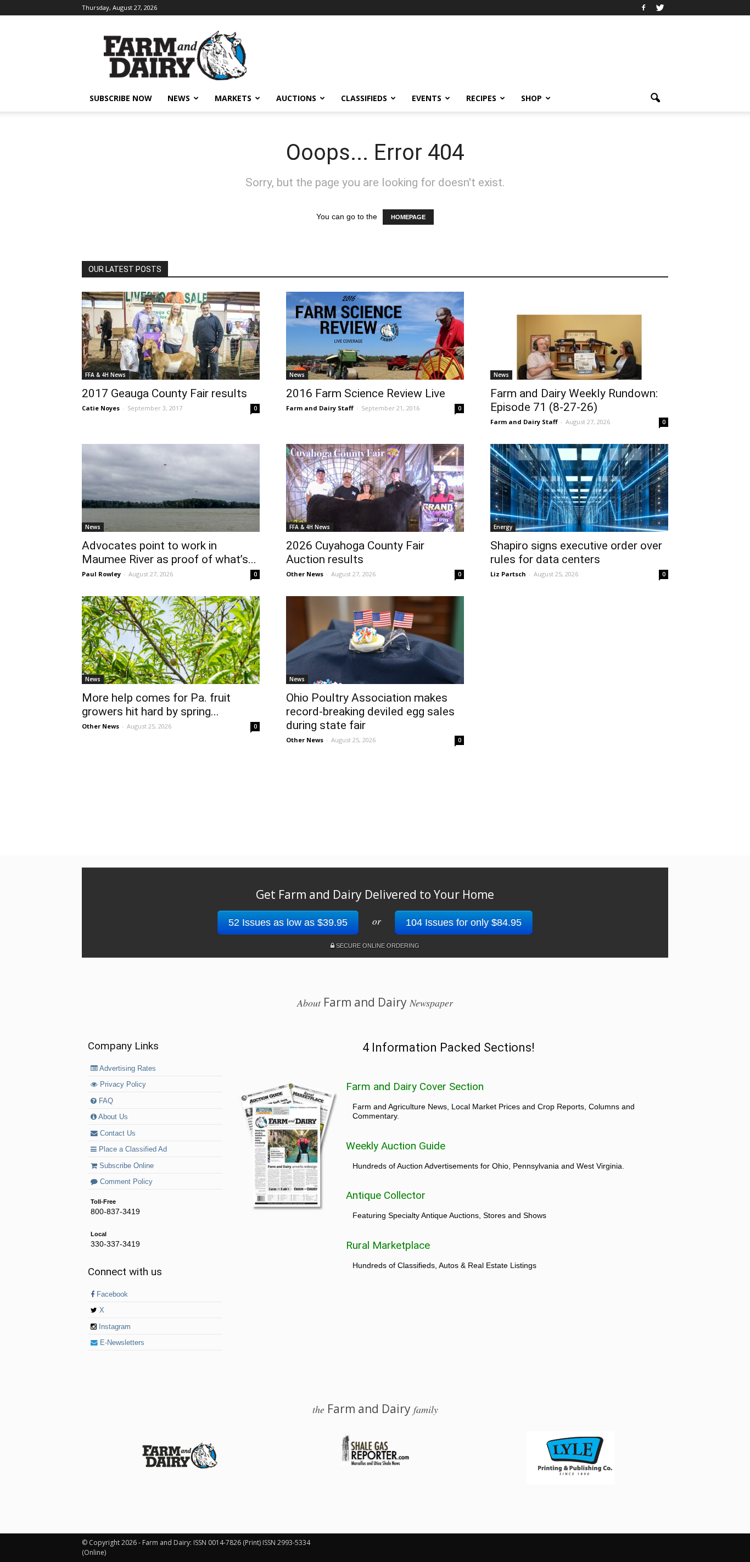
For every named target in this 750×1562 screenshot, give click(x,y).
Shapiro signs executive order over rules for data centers (576, 552)
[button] (655, 98)
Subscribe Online (125, 1166)
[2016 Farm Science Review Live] (375, 336)
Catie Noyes (101, 408)
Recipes (481, 98)
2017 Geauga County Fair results (164, 393)
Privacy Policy (122, 1084)
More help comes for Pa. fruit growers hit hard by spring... (156, 704)
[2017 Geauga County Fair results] (171, 336)
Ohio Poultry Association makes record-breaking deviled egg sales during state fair (370, 711)
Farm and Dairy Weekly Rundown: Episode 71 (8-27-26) (574, 400)
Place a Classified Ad (132, 1149)
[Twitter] (660, 7)
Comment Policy (125, 1182)
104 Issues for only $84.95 (464, 922)
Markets (233, 98)
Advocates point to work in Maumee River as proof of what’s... (169, 552)
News (178, 98)
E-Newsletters (121, 1343)
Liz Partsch (508, 574)
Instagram (114, 1327)
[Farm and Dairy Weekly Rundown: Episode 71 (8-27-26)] (579, 336)
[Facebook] (643, 7)
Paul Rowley (101, 574)
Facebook (111, 1294)
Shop (531, 98)
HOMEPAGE (408, 217)
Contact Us (117, 1133)
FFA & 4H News (105, 375)
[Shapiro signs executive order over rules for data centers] (579, 488)
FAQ (105, 1101)
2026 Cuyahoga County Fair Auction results (355, 552)
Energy (503, 527)
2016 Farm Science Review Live (365, 393)
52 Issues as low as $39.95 (288, 922)
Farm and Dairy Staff (320, 408)
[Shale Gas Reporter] (375, 1463)
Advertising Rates (127, 1068)
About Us (112, 1117)
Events (426, 98)
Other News (304, 574)
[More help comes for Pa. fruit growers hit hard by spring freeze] (171, 640)
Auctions (296, 98)
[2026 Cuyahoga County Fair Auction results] (375, 488)
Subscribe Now (120, 98)
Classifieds (364, 98)
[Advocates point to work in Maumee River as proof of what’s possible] (171, 488)
